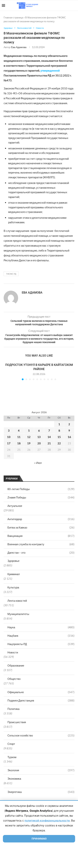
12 (28, 437)
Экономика (14, 778)
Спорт (11, 743)
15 (59, 437)
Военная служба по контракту (40, 544)
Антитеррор (40, 519)
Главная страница (13, 17)
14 (49, 437)
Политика (13, 708)
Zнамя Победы (40, 497)
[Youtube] (57, 5)
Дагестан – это (40, 552)
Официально (40, 692)
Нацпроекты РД (40, 644)
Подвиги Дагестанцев (40, 700)
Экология (40, 770)
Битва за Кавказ (40, 527)
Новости (12, 652)
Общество (13, 678)
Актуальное (14, 505)
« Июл (38, 462)
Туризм (11, 757)
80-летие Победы (40, 489)
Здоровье (13, 560)
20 (39, 443)
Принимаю (39, 838)
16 (69, 437)
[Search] (74, 5)
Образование (15, 665)
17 (8, 443)
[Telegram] (65, 5)
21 (49, 443)
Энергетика (40, 791)
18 (18, 443)
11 (18, 437)
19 (28, 443)
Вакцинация (40, 535)
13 (39, 437)
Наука (40, 627)
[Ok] (69, 5)
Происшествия (16, 722)
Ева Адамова (18, 47)
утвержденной (50, 70)
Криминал (13, 574)
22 (59, 443)
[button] (7, 371)
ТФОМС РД (11, 274)
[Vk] (61, 5)
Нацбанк (40, 635)
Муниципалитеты (18, 614)
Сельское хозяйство (40, 735)
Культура (13, 587)
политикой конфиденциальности (47, 820)
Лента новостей (17, 600)
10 (8, 437)
